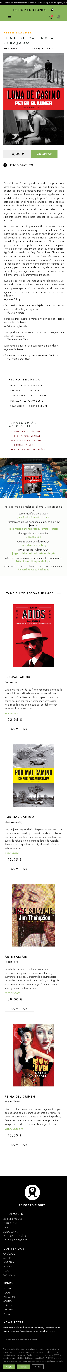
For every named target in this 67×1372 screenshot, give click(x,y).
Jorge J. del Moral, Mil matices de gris (33, 553)
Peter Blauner (17, 32)
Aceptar (9, 1366)
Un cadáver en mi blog (33, 545)
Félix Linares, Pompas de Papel (33, 561)
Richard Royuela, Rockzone (33, 569)
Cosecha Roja (33, 537)
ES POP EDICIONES (32, 1205)
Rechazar (23, 1366)
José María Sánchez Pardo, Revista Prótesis (33, 528)
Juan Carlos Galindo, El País (33, 517)
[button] (9, 17)
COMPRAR (44, 154)
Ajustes (38, 1366)
